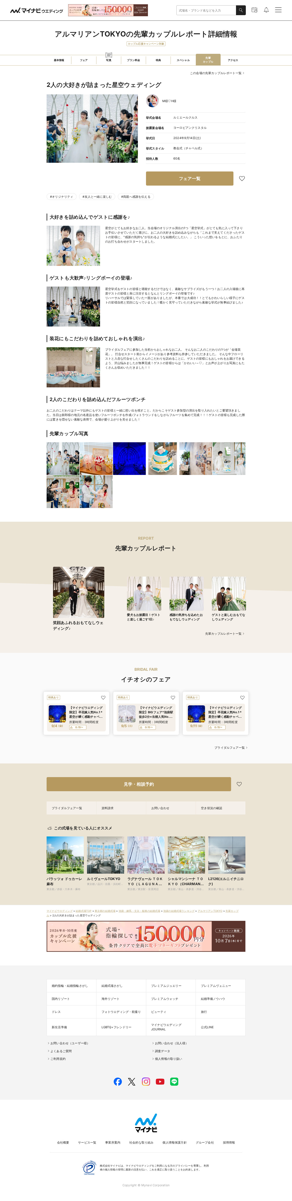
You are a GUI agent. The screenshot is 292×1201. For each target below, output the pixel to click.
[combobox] (206, 10)
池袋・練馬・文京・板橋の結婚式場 (139, 910)
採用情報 (229, 1142)
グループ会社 (205, 1142)
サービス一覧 (87, 1142)
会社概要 (63, 1142)
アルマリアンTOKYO (210, 910)
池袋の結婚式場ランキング (179, 910)
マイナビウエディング (60, 910)
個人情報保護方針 (174, 1142)
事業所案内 (112, 1142)
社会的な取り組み (141, 1142)
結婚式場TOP (83, 910)
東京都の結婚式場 (105, 910)
